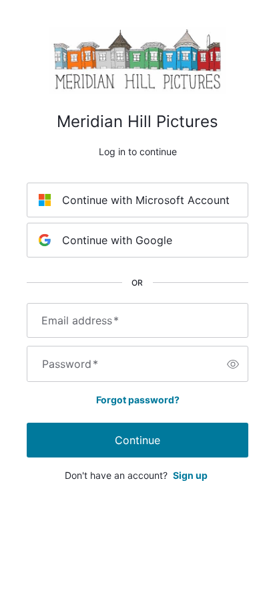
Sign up (190, 475)
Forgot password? (138, 399)
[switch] (233, 363)
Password (70, 364)
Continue (137, 440)
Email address (80, 320)
